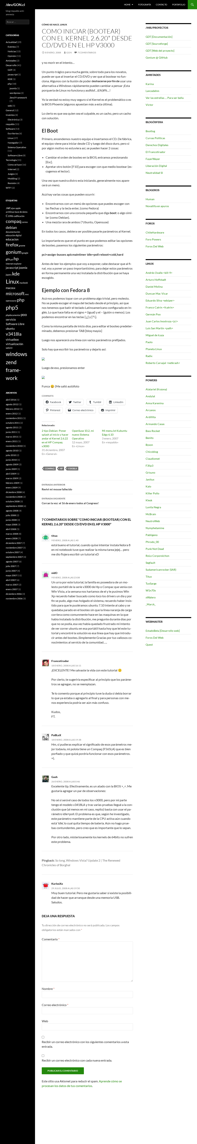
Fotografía (144, 4)
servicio (11, 319)
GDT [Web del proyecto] (160, 50)
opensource (11, 300)
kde (16, 273)
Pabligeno (152, 535)
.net (8, 208)
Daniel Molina (154, 286)
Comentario (50, 939)
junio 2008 (11, 519)
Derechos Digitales (157, 145)
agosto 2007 (12, 561)
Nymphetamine (155, 528)
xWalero (151, 597)
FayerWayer (153, 158)
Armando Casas (155, 424)
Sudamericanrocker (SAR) (161, 569)
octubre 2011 (13, 422)
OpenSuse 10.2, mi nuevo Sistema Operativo (83, 434)
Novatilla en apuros (157, 206)
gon (69, 52)
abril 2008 (11, 529)
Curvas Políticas (155, 138)
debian (11, 227)
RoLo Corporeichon (157, 555)
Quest (149, 644)
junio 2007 (11, 570)
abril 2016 (11, 399)
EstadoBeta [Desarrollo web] (163, 630)
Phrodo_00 (152, 541)
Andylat (150, 396)
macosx (10, 288)
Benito (150, 437)
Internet (12, 169)
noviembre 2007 (14, 547)
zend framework (13, 370)
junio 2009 (11, 469)
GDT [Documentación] (159, 36)
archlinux (10, 212)
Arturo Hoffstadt (156, 279)
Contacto (161, 4)
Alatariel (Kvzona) (156, 389)
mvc (27, 294)
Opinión (12, 56)
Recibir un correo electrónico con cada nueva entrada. (77, 1060)
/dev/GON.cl (15, 5)
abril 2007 (11, 580)
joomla (13, 88)
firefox (12, 244)
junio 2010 (11, 459)
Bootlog (150, 131)
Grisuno (150, 472)
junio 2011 (11, 432)
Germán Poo (153, 314)
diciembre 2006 (14, 593)
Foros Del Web (155, 246)
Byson (149, 444)
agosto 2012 (12, 404)
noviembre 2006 (14, 598)
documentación (13, 232)
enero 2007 (12, 589)
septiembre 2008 (14, 506)
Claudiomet (153, 458)
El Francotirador (155, 152)
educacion (12, 239)
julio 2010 (11, 455)
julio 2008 (11, 515)
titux (54, 535)
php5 (12, 307)
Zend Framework (18, 97)
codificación (18, 216)
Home (127, 4)
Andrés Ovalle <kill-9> (159, 272)
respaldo (10, 124)
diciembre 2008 (14, 492)
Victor (149, 104)
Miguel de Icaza (155, 335)
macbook (23, 282)
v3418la (72, 468)
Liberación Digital (156, 165)
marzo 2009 (12, 478)
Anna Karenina (155, 403)
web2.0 (9, 348)
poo (24, 314)
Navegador (13, 142)
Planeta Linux (154, 349)
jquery (9, 274)
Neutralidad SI (154, 172)
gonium (14, 252)
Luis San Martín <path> (159, 328)
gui (11, 259)
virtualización (14, 344)
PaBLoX (56, 735)
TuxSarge (151, 583)
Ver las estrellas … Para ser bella (165, 97)
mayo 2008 (11, 524)
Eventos (12, 46)
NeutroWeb (153, 521)
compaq (49, 468)
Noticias (12, 51)
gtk (8, 259)
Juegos (11, 173)
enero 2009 (12, 487)
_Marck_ (151, 604)
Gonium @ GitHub (157, 57)
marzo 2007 (12, 584)
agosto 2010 (12, 450)
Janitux (150, 479)
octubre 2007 (13, 552)
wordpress (15, 93)
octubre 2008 (13, 501)
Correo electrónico (55, 1005)
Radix (149, 356)
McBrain (151, 514)
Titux (149, 576)
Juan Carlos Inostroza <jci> (162, 321)
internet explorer (14, 263)
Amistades (11, 60)
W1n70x (151, 590)
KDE (10, 79)
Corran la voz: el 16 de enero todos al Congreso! (70, 501)
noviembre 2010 (14, 445)
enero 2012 (12, 413)
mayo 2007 (11, 575)
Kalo (148, 486)
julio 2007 (11, 566)
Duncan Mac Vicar (157, 293)
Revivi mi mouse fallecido (57, 487)
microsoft (15, 293)
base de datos (21, 212)
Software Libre (15, 155)
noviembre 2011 (14, 418)
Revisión (12, 183)
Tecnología (11, 160)
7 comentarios (87, 52)
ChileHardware (155, 232)
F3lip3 (149, 465)
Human (150, 199)
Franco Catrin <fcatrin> (160, 307)
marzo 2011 (12, 436)
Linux (63, 24)
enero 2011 (12, 441)
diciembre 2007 (14, 543)
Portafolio (178, 4)
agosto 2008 (12, 510)
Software (10, 128)
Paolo (149, 342)
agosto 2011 (12, 427)
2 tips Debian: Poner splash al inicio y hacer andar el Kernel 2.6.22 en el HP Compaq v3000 (55, 438)
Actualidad (11, 42)
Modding (12, 178)
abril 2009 (11, 473)
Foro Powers (153, 239)
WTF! (9, 187)
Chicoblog (152, 451)
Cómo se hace (50, 24)
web (10, 105)
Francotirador (60, 661)
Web (45, 1021)
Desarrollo (11, 65)
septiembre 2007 (14, 556)
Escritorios (13, 133)
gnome (22, 245)
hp (61, 468)
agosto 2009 (12, 464)
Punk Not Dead (155, 548)
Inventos (10, 114)
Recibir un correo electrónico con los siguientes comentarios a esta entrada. (85, 1044)
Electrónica (13, 119)
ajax (13, 208)
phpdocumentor (13, 315)
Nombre (48, 988)
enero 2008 (12, 538)
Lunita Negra (153, 507)
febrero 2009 (12, 482)
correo (25, 222)
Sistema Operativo (17, 147)
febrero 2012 (12, 408)
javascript (13, 74)
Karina (150, 84)
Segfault (150, 562)
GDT (10, 69)
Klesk (149, 500)
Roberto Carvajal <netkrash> (163, 363)
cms (10, 216)
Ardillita (151, 417)
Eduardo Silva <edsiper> (160, 300)
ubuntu (10, 328)
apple (18, 208)
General (10, 110)
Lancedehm (152, 90)
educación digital (14, 235)
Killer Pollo (152, 493)
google (25, 253)
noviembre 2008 (14, 496)
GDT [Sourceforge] (157, 43)
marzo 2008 (12, 533)
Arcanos (151, 410)
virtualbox (12, 339)
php (10, 83)
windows (16, 353)
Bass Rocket (153, 431)
